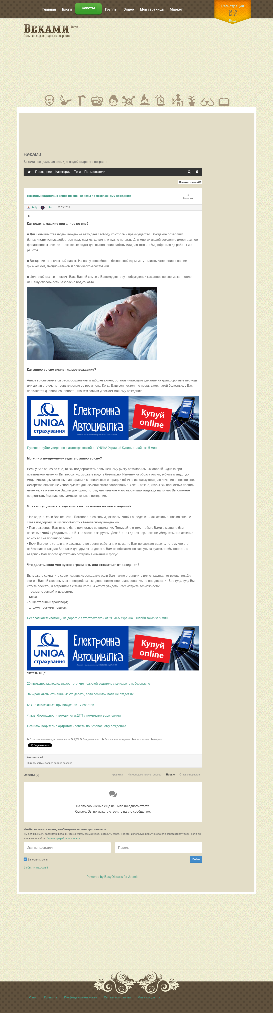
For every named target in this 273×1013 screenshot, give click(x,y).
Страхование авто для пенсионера (49, 739)
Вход (232, 20)
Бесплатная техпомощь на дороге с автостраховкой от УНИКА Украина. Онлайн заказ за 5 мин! (97, 618)
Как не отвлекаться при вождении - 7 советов (60, 705)
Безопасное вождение (117, 739)
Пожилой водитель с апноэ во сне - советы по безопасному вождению (79, 195)
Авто (51, 207)
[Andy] (28, 207)
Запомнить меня (38, 859)
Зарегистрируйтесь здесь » (63, 838)
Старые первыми (189, 774)
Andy (34, 207)
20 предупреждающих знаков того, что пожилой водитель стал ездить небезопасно (88, 683)
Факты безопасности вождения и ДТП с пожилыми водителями (74, 715)
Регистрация (232, 6)
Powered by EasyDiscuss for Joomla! (113, 876)
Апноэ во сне (141, 739)
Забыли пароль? (36, 867)
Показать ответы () (190, 182)
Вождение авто (91, 739)
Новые (170, 774)
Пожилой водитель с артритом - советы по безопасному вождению (76, 726)
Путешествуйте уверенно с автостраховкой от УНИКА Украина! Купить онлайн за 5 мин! (92, 448)
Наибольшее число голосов (144, 774)
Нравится (117, 774)
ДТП (76, 739)
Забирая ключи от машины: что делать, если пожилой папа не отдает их (80, 694)
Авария (157, 739)
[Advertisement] (172, 56)
